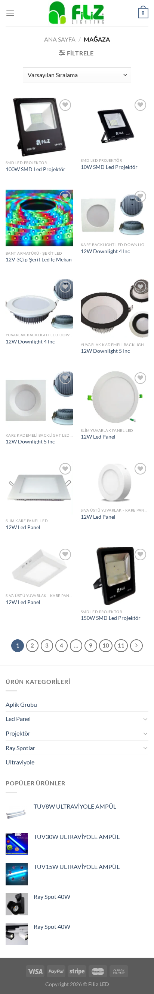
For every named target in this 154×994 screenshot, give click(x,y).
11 (121, 645)
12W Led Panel (98, 437)
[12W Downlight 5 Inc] (114, 308)
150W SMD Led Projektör (111, 618)
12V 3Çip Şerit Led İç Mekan (39, 260)
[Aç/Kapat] (145, 718)
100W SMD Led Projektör (35, 169)
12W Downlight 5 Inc (105, 351)
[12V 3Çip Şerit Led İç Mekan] (39, 218)
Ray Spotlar (20, 747)
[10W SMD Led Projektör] (114, 125)
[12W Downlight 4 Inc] (114, 214)
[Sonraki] (136, 645)
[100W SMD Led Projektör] (39, 127)
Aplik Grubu (21, 704)
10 (105, 645)
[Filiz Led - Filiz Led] (77, 13)
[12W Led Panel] (114, 397)
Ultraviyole (20, 762)
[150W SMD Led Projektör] (114, 576)
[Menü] (10, 13)
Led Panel (18, 718)
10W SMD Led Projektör (109, 167)
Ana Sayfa (60, 39)
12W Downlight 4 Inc (105, 251)
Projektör (18, 733)
